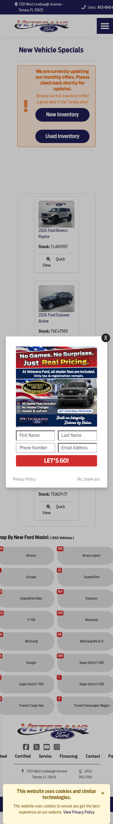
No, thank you (88, 479)
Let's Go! (56, 460)
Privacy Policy (24, 479)
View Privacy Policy (78, 812)
